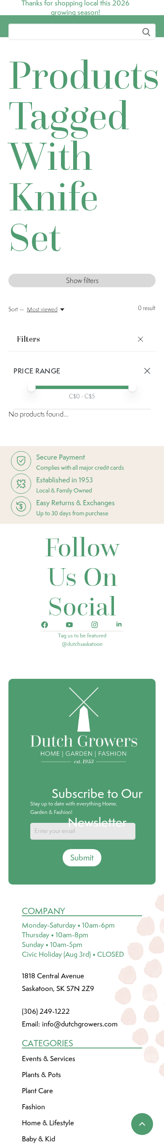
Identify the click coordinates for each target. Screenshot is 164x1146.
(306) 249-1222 (46, 1074)
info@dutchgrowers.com (80, 1087)
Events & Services (48, 1121)
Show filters (82, 343)
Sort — (16, 372)
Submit (82, 920)
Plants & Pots (41, 1137)
